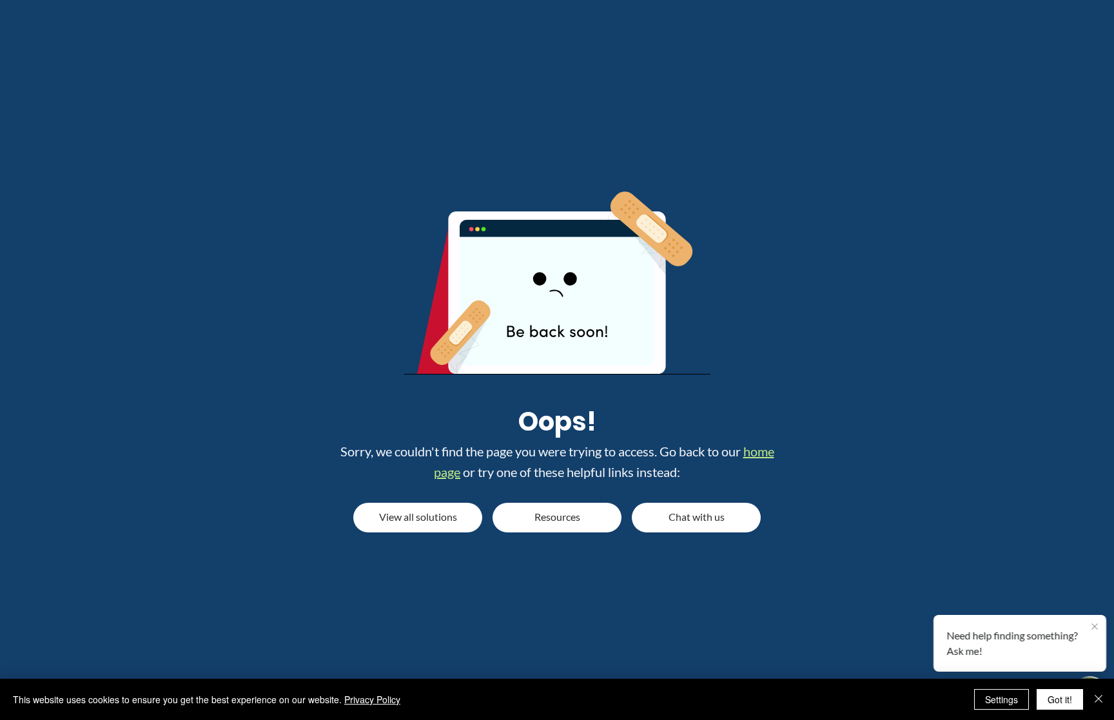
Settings (1001, 699)
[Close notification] (1095, 627)
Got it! (1060, 699)
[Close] (1098, 699)
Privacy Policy (372, 699)
